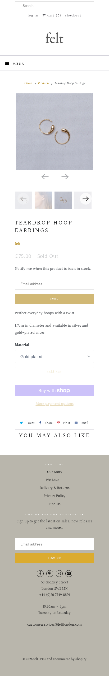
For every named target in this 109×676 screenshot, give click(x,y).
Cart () (53, 15)
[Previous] (44, 176)
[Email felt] (68, 573)
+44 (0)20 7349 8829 (54, 595)
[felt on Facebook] (40, 573)
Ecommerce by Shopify (70, 659)
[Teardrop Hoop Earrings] (54, 131)
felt (17, 244)
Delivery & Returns (55, 488)
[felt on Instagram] (59, 573)
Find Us (55, 504)
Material (22, 345)
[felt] (54, 37)
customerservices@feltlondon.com (54, 625)
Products (43, 83)
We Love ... (54, 480)
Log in (33, 15)
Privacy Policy (54, 496)
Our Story (54, 472)
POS (43, 659)
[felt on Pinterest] (49, 573)
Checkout (73, 15)
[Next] (64, 176)
